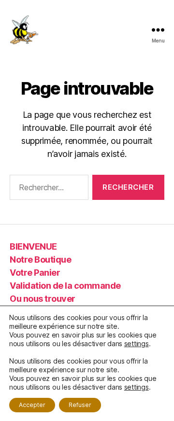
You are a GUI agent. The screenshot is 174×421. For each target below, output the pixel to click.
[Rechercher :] (47, 189)
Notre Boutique (40, 259)
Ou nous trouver (42, 299)
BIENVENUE (33, 246)
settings (136, 343)
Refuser (80, 404)
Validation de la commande (65, 286)
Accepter (32, 404)
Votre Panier (35, 272)
